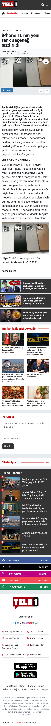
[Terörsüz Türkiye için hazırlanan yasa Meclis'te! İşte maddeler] (13, 392)
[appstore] (25, 666)
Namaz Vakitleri (12, 638)
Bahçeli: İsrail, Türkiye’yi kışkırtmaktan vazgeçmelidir (12, 350)
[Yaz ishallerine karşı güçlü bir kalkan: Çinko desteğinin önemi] (38, 392)
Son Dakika (12, 13)
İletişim (44, 689)
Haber (25, 13)
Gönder (8, 446)
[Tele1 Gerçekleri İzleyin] (9, 5)
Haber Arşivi (35, 654)
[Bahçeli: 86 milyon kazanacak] (38, 365)
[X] (20, 623)
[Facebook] (15, 623)
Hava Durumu (36, 631)
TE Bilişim (17, 722)
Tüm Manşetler (37, 645)
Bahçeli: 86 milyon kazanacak (35, 375)
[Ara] (42, 4)
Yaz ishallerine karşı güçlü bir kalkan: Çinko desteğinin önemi (36, 403)
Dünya (47, 13)
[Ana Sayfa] (3, 13)
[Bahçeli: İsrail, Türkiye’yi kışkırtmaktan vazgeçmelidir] (13, 339)
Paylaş (8, 90)
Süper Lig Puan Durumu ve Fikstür (10, 646)
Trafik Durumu (36, 638)
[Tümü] (47, 462)
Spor (24, 689)
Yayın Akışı (33, 689)
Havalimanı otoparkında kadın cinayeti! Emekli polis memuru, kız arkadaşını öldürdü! (37, 351)
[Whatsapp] (35, 623)
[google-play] (25, 675)
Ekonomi (35, 13)
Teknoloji (7, 689)
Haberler (6, 30)
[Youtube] (30, 623)
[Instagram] (25, 623)
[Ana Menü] (47, 4)
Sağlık (17, 689)
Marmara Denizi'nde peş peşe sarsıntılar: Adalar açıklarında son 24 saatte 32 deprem (13, 377)
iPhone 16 (18, 125)
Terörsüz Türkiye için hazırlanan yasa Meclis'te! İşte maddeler (12, 403)
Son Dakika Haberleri (14, 654)
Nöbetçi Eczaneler (13, 631)
